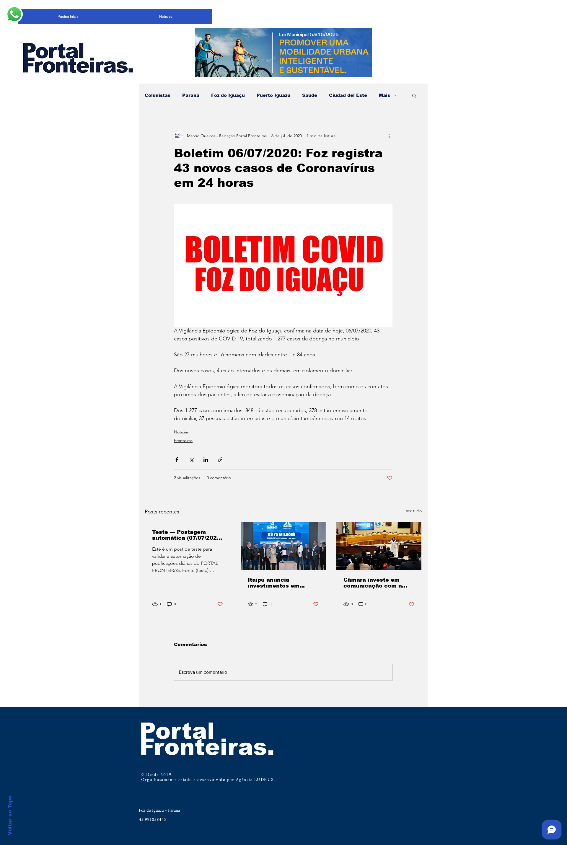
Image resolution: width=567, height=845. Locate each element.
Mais (384, 95)
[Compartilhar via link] (220, 459)
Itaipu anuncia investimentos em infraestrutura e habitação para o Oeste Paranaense (282, 583)
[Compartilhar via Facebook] (177, 459)
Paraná (190, 95)
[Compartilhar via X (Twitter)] (191, 459)
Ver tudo (414, 510)
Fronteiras (183, 440)
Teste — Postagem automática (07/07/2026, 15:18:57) (187, 535)
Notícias (181, 432)
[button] (414, 95)
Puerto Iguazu (273, 95)
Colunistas (157, 95)
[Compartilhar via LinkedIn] (205, 459)
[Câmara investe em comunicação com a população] (378, 546)
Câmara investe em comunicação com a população (372, 583)
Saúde (309, 95)
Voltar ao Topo (10, 815)
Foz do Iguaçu (228, 95)
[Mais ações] (388, 135)
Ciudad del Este (348, 95)
